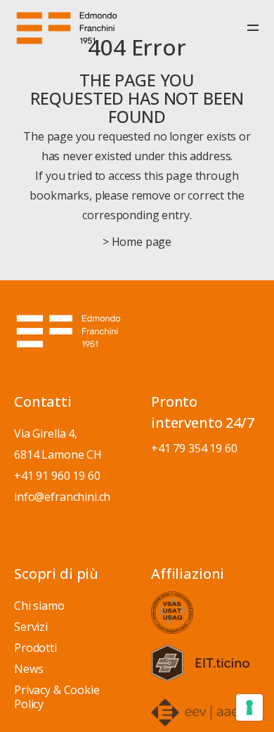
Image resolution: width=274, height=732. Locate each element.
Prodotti (35, 647)
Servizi (31, 626)
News (28, 669)
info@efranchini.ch (62, 496)
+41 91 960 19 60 (57, 475)
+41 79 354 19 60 (194, 448)
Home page (142, 241)
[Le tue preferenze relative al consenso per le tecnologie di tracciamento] (249, 707)
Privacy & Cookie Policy (57, 697)
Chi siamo (39, 605)
